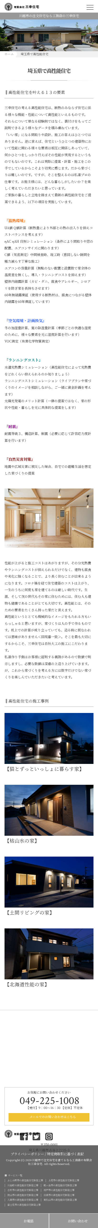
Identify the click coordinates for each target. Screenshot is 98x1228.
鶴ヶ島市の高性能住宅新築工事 (60, 1185)
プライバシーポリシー (27, 1153)
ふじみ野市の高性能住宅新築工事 (25, 1180)
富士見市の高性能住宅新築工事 (24, 1205)
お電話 (24, 1221)
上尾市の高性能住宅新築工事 (63, 1180)
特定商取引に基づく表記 (65, 1153)
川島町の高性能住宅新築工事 (22, 1185)
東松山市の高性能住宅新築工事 (60, 1200)
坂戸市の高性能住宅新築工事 (59, 1190)
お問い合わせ (73, 1221)
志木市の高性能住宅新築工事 (22, 1190)
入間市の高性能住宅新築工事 (22, 1200)
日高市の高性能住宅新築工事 (59, 1195)
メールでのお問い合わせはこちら (52, 1116)
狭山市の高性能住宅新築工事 (22, 1195)
